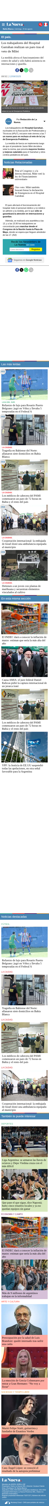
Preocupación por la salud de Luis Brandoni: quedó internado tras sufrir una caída (22, 1340)
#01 (3, 371)
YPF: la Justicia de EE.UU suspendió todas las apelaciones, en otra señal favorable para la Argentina (22, 768)
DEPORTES (7, 1124)
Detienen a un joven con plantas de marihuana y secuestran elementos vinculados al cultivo (21, 589)
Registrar (35, 249)
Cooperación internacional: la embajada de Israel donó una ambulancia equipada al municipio (24, 544)
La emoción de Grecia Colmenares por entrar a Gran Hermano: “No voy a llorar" (23, 1383)
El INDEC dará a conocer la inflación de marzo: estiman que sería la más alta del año (24, 640)
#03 (3, 462)
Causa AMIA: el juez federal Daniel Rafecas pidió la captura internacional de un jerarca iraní (24, 683)
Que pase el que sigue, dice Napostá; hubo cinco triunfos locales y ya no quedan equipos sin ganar (22, 1205)
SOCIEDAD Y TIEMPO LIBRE (15, 1392)
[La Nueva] (15, 24)
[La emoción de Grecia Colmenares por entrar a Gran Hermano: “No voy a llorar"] (24, 1362)
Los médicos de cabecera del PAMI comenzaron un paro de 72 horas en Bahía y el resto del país (21, 498)
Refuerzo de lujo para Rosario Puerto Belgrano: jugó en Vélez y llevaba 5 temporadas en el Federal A (22, 408)
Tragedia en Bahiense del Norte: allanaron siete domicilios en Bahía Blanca (21, 453)
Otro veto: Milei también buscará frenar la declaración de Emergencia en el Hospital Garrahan (29, 191)
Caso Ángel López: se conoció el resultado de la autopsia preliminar (21, 1469)
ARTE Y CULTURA (10, 1302)
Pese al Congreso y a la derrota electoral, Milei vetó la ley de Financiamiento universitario (30, 175)
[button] (17, 70)
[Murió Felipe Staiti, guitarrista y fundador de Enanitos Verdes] (24, 1410)
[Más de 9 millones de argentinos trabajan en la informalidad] (24, 1275)
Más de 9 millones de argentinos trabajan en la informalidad (20, 1295)
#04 (3, 507)
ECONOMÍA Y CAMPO (12, 1214)
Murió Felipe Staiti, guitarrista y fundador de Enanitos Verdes (20, 1430)
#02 (3, 416)
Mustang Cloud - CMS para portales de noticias (27, 1502)
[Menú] (3, 24)
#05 (3, 552)
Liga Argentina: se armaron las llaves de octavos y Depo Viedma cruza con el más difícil (24, 1163)
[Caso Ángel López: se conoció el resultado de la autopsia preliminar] (24, 1449)
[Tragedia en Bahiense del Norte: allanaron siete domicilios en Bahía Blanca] (24, 429)
